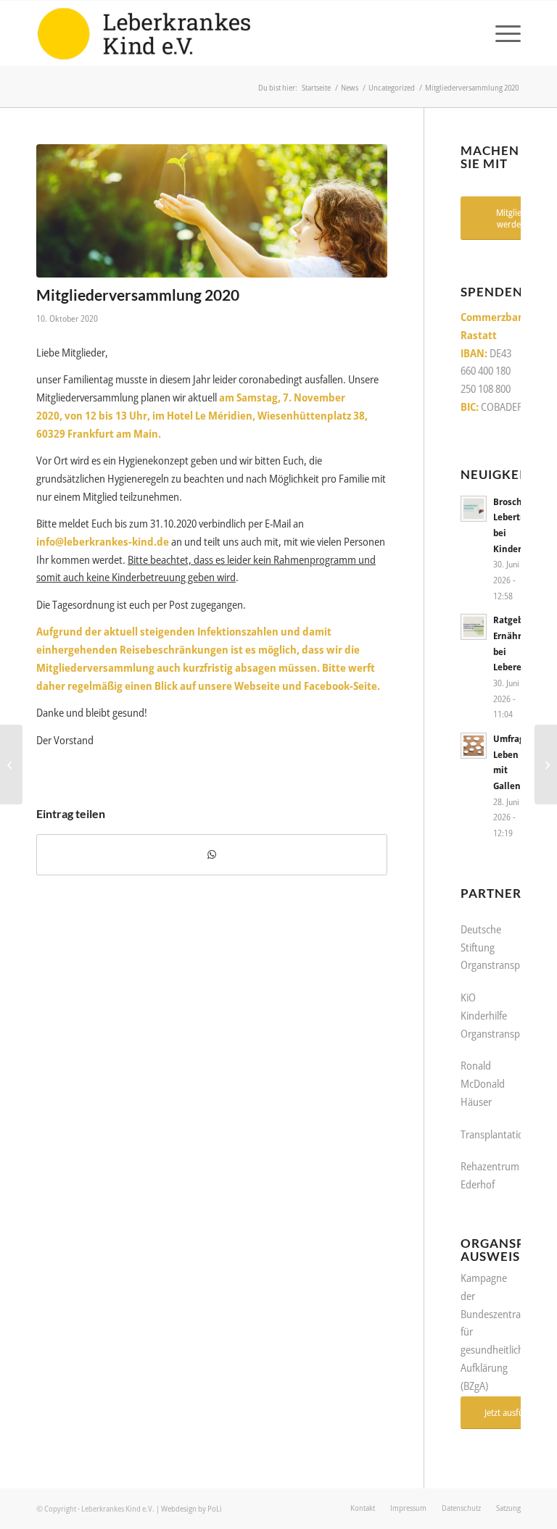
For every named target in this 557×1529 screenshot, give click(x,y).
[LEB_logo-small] (143, 33)
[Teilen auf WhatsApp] (212, 855)
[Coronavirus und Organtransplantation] (11, 764)
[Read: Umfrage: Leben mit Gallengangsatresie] (474, 746)
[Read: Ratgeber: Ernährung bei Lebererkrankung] (474, 627)
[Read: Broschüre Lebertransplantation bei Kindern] (474, 509)
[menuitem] (501, 33)
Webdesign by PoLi (191, 1508)
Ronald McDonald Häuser (483, 1083)
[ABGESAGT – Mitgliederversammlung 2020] (546, 764)
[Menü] (501, 33)
